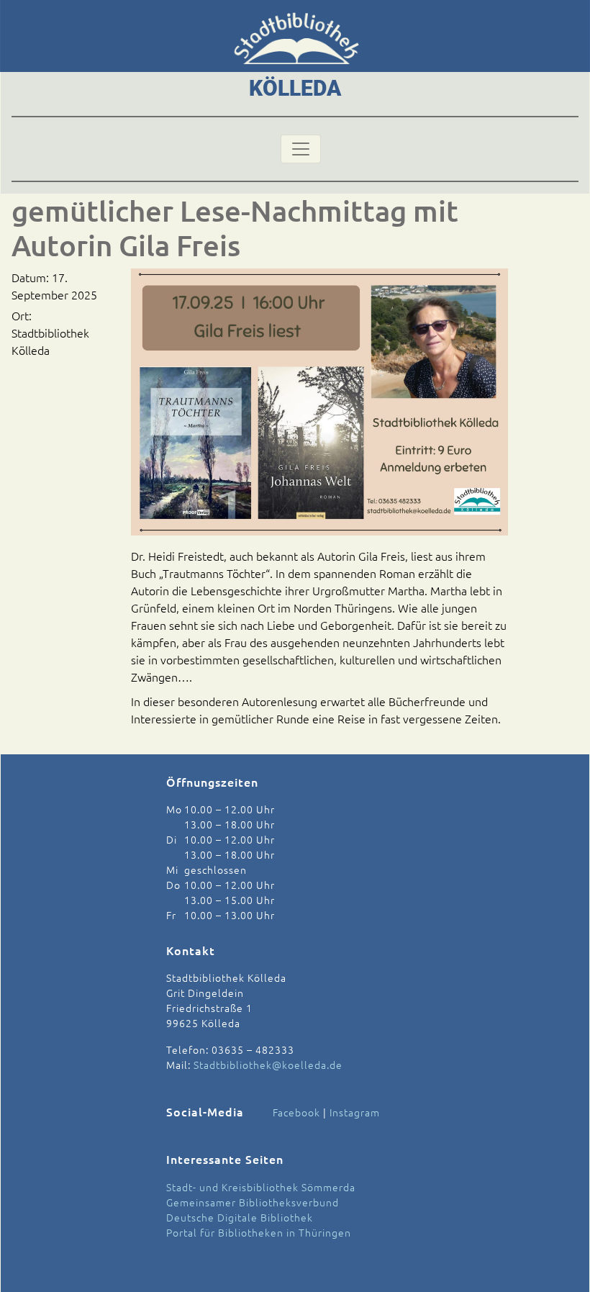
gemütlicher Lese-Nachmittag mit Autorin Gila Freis (235, 228)
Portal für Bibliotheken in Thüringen (258, 1232)
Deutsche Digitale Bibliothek (239, 1217)
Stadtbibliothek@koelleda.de (268, 1064)
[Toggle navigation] (301, 149)
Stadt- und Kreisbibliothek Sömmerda (260, 1187)
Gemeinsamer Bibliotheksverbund (252, 1202)
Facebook (296, 1112)
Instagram (355, 1112)
